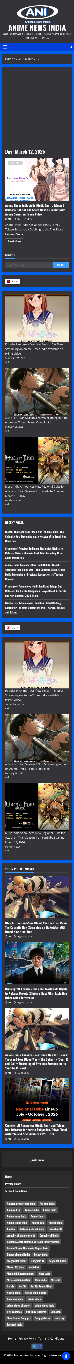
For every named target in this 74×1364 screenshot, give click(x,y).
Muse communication (18, 1280)
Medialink (34, 1267)
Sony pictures (42, 1318)
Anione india (55, 1223)
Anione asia (38, 1223)
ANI (10, 219)
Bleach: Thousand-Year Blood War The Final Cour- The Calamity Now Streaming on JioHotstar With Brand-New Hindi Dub (36, 536)
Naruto (10, 1286)
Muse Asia (44, 1273)
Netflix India (13, 1293)
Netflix (22, 1286)
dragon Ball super (17, 1261)
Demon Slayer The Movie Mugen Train (27, 1248)
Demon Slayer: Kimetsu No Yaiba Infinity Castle (33, 1242)
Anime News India (37, 27)
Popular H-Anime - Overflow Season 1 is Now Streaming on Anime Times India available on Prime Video (34, 348)
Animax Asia (13, 1210)
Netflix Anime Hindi (41, 1286)
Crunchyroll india (49, 1235)
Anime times (38, 1216)
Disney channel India (18, 1254)
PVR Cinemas (14, 1312)
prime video (34, 1299)
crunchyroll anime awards (21, 1235)
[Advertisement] (37, 109)
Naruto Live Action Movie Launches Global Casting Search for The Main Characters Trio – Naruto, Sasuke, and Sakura (35, 607)
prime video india (44, 1305)
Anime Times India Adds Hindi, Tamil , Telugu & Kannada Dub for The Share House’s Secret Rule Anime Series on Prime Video (37, 179)
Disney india (40, 1254)
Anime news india (16, 1216)
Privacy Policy (13, 1184)
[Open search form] (71, 47)
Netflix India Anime (35, 1293)
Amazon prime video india (21, 1203)
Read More (15, 241)
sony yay (59, 1318)
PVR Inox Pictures (36, 1312)
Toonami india (14, 1324)
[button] (5, 47)
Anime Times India (17, 1223)
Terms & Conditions (16, 1191)
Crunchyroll (55, 1229)
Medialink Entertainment (20, 1273)
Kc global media (57, 1261)
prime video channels (19, 1305)
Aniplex (11, 1229)
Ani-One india (47, 1203)
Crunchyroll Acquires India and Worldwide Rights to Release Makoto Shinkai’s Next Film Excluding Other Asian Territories (34, 553)
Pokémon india (15, 1299)
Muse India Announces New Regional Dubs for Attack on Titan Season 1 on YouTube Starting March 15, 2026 (35, 491)
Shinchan (56, 1312)
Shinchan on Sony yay (19, 1318)
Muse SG (55, 1280)
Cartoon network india (31, 1229)
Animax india (32, 1210)
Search (10, 255)
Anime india (49, 1210)
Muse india (41, 1280)
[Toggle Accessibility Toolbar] (66, 1356)
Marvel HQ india (15, 1267)
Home (8, 1176)
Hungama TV (37, 1261)
